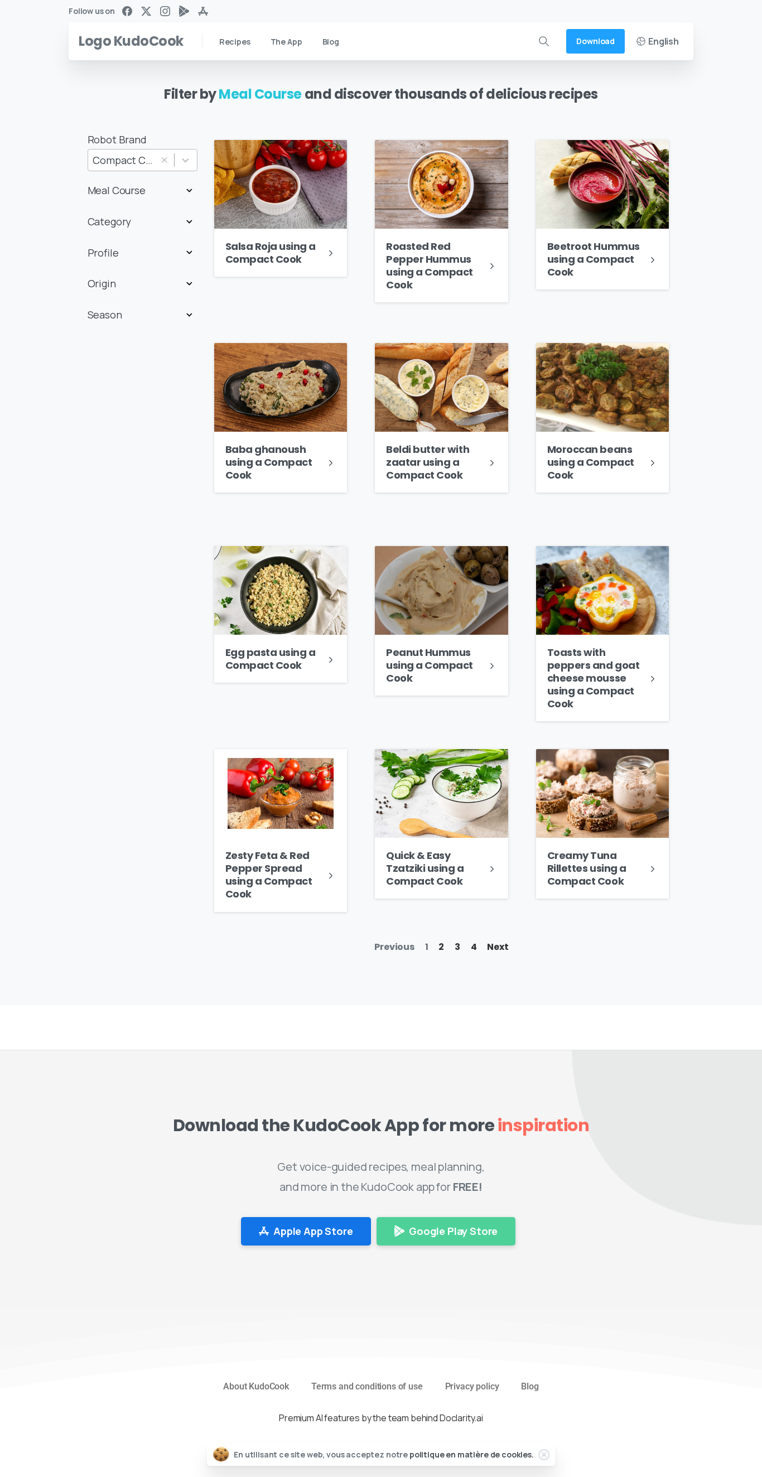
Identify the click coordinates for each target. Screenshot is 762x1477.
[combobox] (142, 160)
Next (497, 946)
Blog (529, 1386)
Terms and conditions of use (367, 1386)
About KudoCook (256, 1386)
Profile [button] (103, 252)
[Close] (543, 1454)
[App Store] (203, 11)
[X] (146, 11)
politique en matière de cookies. (471, 1454)
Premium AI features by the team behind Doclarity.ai (381, 1418)
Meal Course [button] (117, 190)
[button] (164, 160)
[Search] (543, 41)
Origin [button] (102, 283)
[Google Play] (184, 11)
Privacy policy (472, 1386)
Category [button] (110, 221)
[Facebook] (127, 11)
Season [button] (105, 314)
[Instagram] (165, 11)
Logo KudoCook (131, 41)
